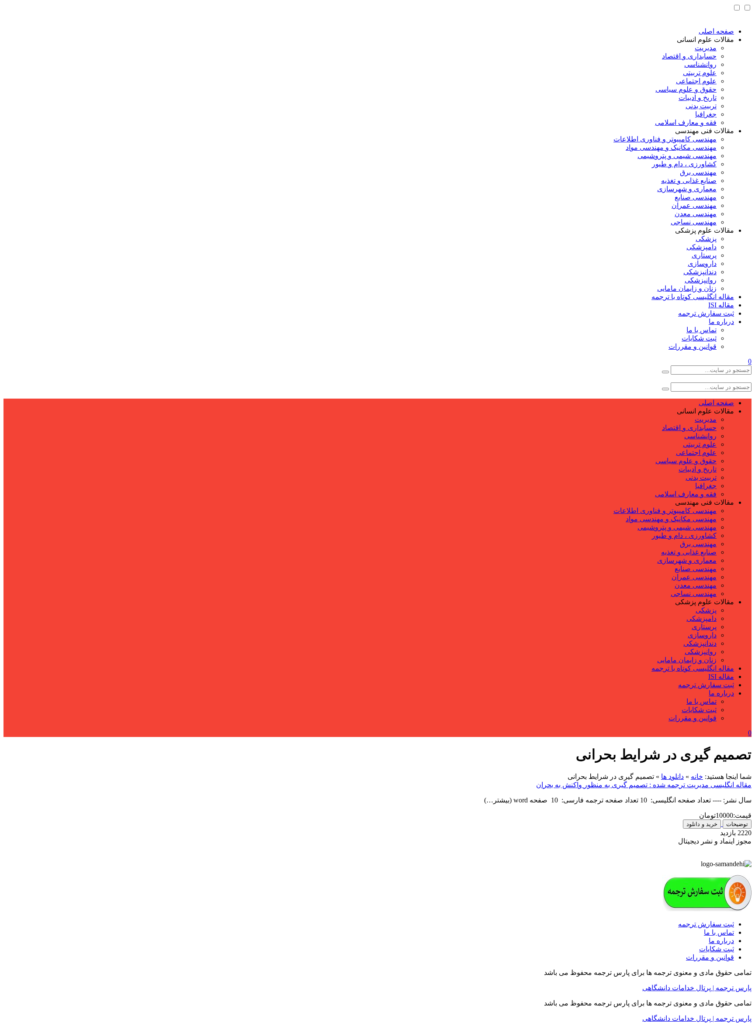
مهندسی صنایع (696, 197)
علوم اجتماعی (696, 81)
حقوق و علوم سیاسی (686, 89)
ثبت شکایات (699, 338)
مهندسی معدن (696, 213)
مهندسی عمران (694, 205)
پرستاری (704, 255)
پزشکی (706, 238)
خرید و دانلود (701, 824)
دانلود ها (672, 776)
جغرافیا (706, 114)
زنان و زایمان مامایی (687, 288)
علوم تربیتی (700, 72)
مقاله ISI (721, 305)
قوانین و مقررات (692, 346)
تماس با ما (701, 330)
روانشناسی (700, 64)
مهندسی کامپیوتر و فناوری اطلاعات (665, 139)
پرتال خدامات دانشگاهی (676, 988)
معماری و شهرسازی (687, 189)
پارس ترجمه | (731, 988)
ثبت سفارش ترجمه (706, 313)
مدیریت (706, 48)
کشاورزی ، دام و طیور (684, 164)
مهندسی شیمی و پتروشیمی (677, 155)
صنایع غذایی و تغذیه (689, 180)
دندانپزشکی (700, 271)
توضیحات (737, 824)
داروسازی (702, 263)
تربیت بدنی (701, 106)
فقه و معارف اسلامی (686, 122)
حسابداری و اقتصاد (689, 56)
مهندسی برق (698, 172)
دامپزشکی (701, 247)
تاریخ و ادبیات (698, 97)
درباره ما (721, 321)
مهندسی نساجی (694, 222)
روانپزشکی (701, 280)
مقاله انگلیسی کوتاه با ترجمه (692, 296)
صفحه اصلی (716, 31)
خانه (697, 776)
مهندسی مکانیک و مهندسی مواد (671, 147)
